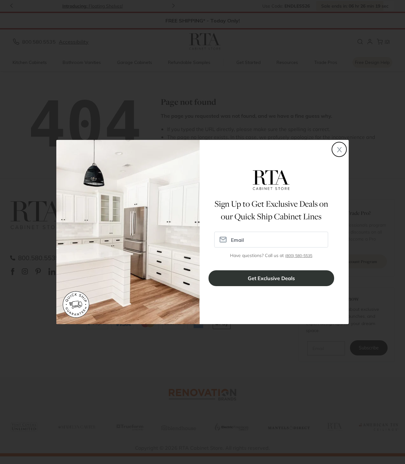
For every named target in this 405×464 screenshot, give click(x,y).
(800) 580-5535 (298, 255)
